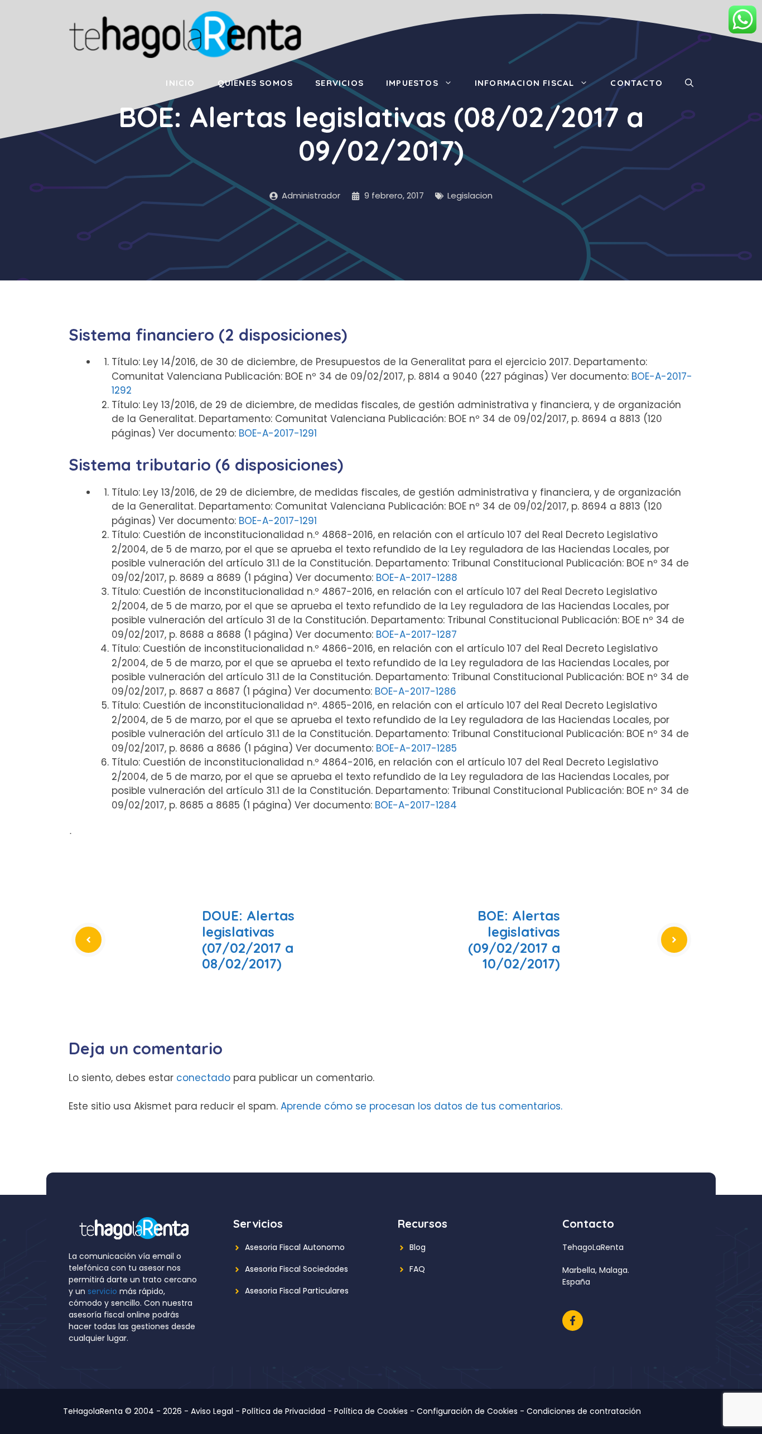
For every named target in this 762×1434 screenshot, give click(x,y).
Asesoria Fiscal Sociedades (296, 1269)
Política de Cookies (371, 1411)
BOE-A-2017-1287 (416, 634)
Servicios (339, 82)
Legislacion (470, 195)
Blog (417, 1247)
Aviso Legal (212, 1411)
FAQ (417, 1269)
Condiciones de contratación (584, 1411)
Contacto (636, 82)
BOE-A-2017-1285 (416, 748)
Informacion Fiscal (525, 82)
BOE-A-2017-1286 (415, 691)
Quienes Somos (255, 82)
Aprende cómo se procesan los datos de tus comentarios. (421, 1106)
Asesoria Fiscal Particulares (297, 1290)
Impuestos (412, 82)
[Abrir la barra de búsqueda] (689, 83)
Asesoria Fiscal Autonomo (295, 1247)
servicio (102, 1291)
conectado (203, 1077)
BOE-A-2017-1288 (416, 577)
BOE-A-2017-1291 (278, 433)
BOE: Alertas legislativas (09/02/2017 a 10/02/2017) (514, 939)
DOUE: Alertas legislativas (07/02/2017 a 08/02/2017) (248, 939)
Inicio (180, 82)
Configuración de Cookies (467, 1411)
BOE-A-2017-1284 (416, 805)
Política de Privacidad (283, 1411)
